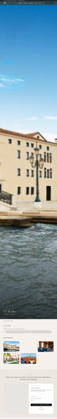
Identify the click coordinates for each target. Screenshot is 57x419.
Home (4, 320)
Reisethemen (31, 3)
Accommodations (7, 320)
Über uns (36, 3)
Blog (39, 3)
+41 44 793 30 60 (41, 409)
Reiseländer (20, 3)
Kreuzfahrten (25, 3)
